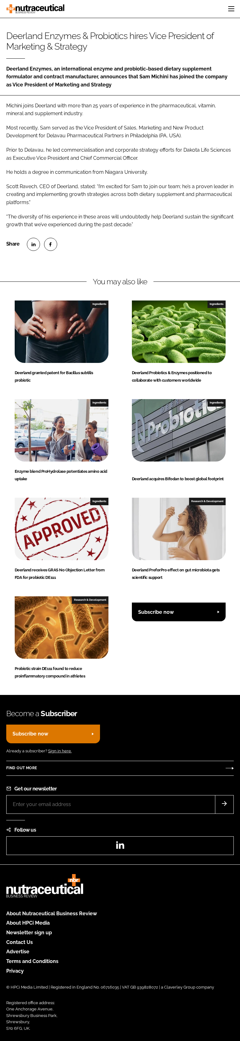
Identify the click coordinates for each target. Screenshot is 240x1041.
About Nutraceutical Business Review (51, 913)
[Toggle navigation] (231, 8)
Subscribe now (156, 612)
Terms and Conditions (32, 961)
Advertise (17, 952)
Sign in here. (60, 751)
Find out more (21, 768)
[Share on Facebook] (50, 244)
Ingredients (99, 303)
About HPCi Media (28, 923)
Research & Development (207, 501)
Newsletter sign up (29, 933)
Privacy (15, 971)
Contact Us (19, 942)
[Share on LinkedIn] (33, 244)
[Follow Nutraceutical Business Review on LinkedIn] (120, 847)
